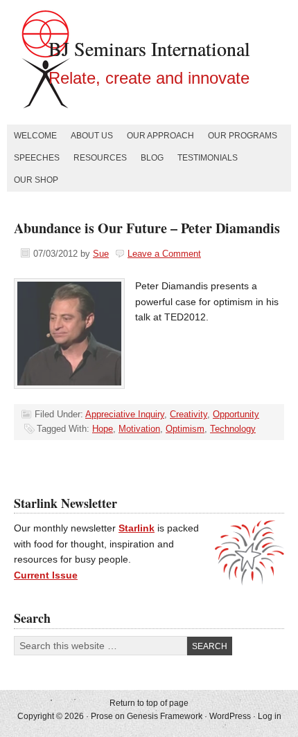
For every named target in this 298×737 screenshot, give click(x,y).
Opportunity (236, 414)
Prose (102, 716)
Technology (233, 429)
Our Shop (36, 180)
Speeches (37, 158)
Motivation (139, 429)
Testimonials (207, 158)
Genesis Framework (164, 716)
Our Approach (160, 135)
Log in (269, 716)
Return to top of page (149, 703)
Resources (100, 158)
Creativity (188, 414)
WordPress (230, 716)
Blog (152, 158)
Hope (102, 429)
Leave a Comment (164, 253)
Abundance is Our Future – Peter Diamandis (147, 228)
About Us (92, 135)
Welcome (35, 135)
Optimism (185, 429)
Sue (101, 253)
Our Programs (242, 135)
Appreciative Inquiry (124, 414)
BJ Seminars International (149, 48)
